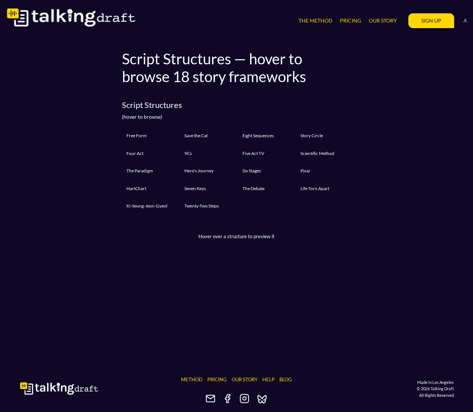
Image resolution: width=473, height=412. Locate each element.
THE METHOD (316, 20)
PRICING (350, 20)
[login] (465, 20)
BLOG (285, 379)
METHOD (192, 379)
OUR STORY (383, 20)
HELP (268, 379)
